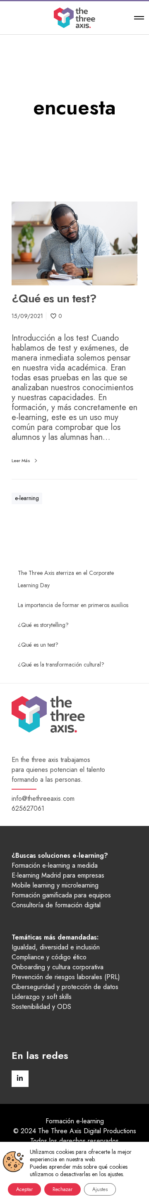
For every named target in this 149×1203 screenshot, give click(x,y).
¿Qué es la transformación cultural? (61, 664)
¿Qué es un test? (38, 645)
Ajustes (100, 1189)
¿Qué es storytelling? (43, 625)
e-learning (27, 498)
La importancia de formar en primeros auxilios (73, 605)
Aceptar (24, 1189)
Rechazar (62, 1189)
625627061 (28, 808)
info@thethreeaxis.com (43, 798)
